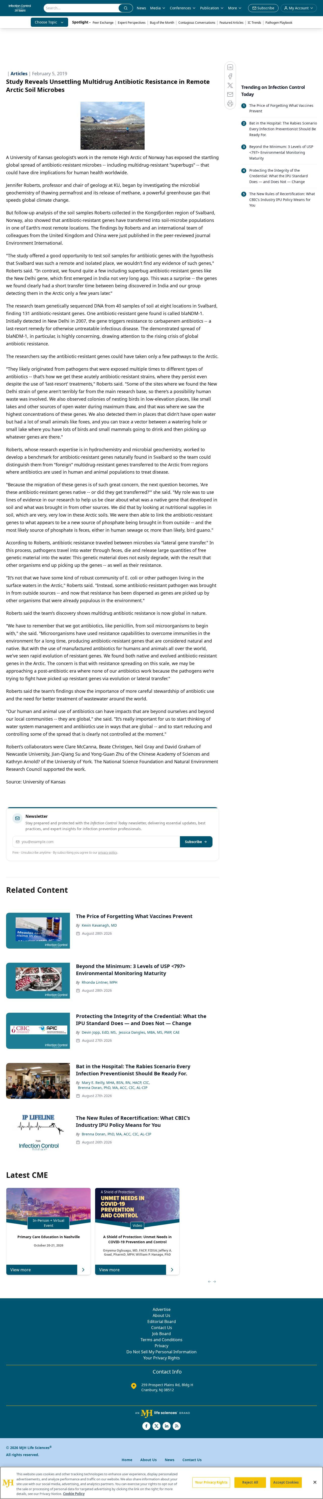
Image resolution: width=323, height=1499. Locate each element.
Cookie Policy (74, 1493)
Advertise (162, 1309)
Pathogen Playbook (278, 22)
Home (127, 1459)
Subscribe (193, 841)
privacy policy (107, 852)
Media (155, 8)
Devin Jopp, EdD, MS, (99, 1032)
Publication (209, 8)
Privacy (161, 1346)
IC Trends (254, 22)
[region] (161, 1483)
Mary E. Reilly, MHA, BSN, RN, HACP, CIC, (116, 1082)
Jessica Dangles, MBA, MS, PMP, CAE (149, 1032)
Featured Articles (232, 22)
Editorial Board (161, 1321)
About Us (161, 1315)
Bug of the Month (162, 22)
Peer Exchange (103, 22)
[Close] (314, 1482)
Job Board (161, 1333)
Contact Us (161, 1327)
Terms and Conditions (161, 1339)
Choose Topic (46, 22)
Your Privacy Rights (161, 1358)
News (141, 8)
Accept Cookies (286, 1482)
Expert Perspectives (132, 22)
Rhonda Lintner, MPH (99, 982)
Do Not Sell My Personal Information (161, 1352)
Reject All (250, 1482)
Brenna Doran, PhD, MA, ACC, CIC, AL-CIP (112, 1087)
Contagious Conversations (196, 22)
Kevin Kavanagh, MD (99, 925)
